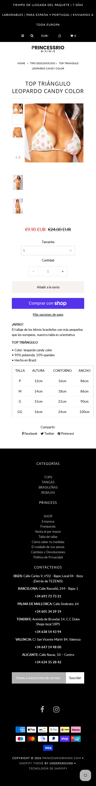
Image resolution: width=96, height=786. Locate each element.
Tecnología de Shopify (48, 768)
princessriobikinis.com (61, 758)
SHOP (48, 516)
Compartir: (48, 427)
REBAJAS (48, 492)
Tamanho (48, 242)
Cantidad (48, 260)
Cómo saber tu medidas (48, 542)
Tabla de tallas (48, 537)
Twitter (49, 433)
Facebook (30, 433)
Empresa (48, 521)
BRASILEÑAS (48, 487)
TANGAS (48, 482)
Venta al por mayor (48, 531)
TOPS (48, 477)
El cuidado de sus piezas (48, 547)
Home (21, 63)
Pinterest (67, 433)
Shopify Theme (31, 763)
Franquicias (48, 526)
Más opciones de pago (48, 314)
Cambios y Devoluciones (48, 552)
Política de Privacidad (48, 557)
